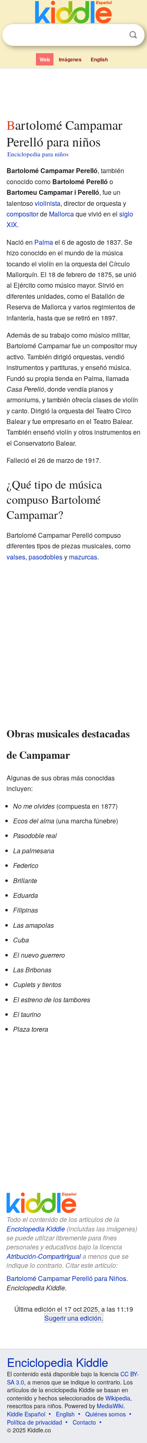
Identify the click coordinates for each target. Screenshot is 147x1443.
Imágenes (70, 59)
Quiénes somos (105, 1414)
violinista (47, 203)
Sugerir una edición (73, 1317)
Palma (43, 242)
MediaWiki (110, 1406)
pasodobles (45, 556)
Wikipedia (117, 1398)
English (99, 59)
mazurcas (83, 556)
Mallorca (61, 214)
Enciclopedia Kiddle (36, 1228)
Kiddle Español (26, 1414)
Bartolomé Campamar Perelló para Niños (66, 1278)
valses (16, 556)
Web (45, 59)
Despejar (116, 35)
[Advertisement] (73, 91)
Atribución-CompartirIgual (44, 1256)
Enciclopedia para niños (38, 154)
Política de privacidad (34, 1422)
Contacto (84, 1422)
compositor (22, 214)
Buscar (133, 35)
